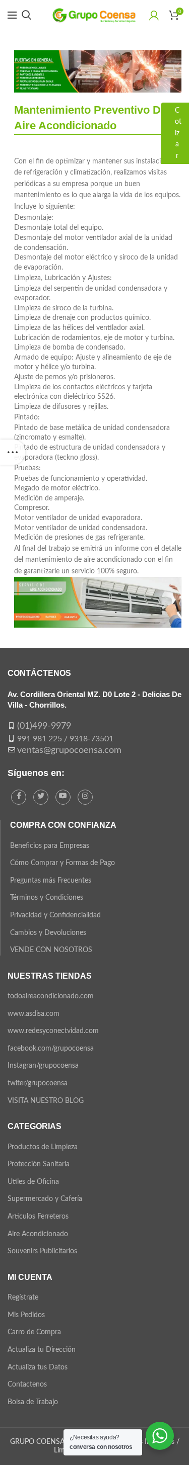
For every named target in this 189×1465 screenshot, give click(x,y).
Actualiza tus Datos (38, 1367)
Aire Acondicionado (38, 1234)
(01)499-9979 (44, 726)
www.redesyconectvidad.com (53, 1031)
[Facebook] (18, 797)
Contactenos (27, 1384)
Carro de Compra (34, 1332)
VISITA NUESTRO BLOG (46, 1100)
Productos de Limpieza (43, 1147)
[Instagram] (85, 797)
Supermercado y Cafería (45, 1198)
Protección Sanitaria (39, 1164)
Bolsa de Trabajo (33, 1402)
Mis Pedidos (26, 1315)
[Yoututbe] (63, 797)
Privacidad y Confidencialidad (55, 915)
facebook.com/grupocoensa (51, 1048)
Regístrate (23, 1297)
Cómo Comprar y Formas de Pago (62, 863)
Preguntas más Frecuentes (50, 880)
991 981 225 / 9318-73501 (65, 739)
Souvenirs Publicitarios (42, 1251)
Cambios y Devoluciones (48, 932)
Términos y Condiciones (46, 897)
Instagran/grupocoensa (43, 1065)
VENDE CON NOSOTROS (51, 950)
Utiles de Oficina (33, 1181)
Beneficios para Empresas (49, 845)
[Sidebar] (12, 452)
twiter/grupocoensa (38, 1083)
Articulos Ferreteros (38, 1216)
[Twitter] (40, 797)
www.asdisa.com (33, 1013)
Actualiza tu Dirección (42, 1349)
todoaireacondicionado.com (51, 996)
